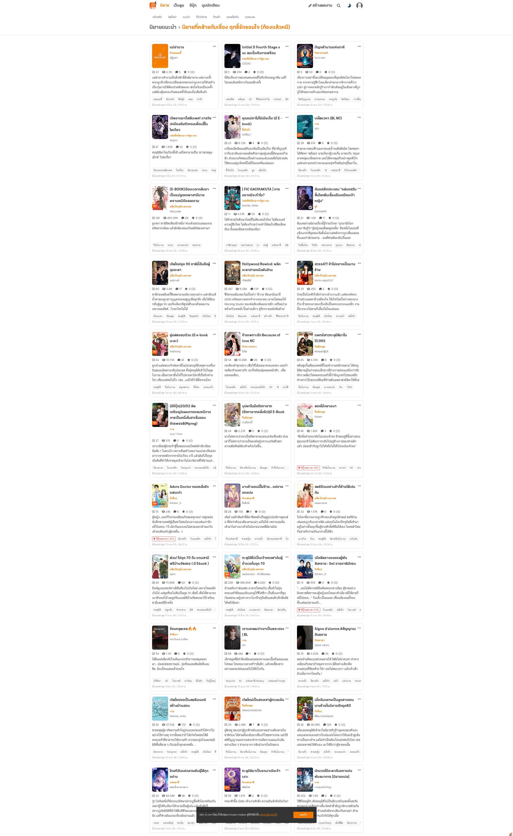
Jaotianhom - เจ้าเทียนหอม (256, 574)
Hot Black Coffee (179, 639)
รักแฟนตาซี (248, 498)
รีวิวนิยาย (201, 17)
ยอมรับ (303, 815)
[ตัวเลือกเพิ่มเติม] (214, 46)
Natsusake (175, 211)
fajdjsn (173, 140)
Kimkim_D (175, 503)
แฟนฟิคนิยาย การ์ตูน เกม (255, 58)
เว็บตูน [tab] (179, 6)
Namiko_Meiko (250, 205)
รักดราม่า (320, 640)
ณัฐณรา (174, 57)
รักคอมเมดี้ (175, 53)
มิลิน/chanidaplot (324, 716)
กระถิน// (246, 134)
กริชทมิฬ (246, 280)
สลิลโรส (246, 787)
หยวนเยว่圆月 (322, 351)
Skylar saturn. (322, 645)
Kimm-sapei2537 (324, 280)
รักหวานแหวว (249, 346)
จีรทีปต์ (245, 503)
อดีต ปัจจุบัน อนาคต (180, 206)
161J (317, 128)
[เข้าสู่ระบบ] (359, 6)
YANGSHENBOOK (252, 710)
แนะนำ (186, 17)
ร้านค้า (216, 17)
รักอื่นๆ (173, 498)
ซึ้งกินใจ (246, 129)
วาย (317, 124)
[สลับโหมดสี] (349, 6)
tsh (243, 645)
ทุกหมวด (250, 17)
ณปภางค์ (174, 280)
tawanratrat (321, 503)
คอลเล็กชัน (233, 17)
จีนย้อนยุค (320, 346)
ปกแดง (318, 416)
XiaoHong (175, 351)
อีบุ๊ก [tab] (193, 6)
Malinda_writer (178, 716)
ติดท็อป (172, 17)
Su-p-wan (320, 57)
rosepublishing (323, 787)
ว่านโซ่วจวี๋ (247, 422)
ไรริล (244, 351)
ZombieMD (320, 211)
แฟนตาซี (174, 782)
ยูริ (316, 206)
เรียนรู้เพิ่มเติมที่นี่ (268, 815)
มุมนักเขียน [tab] (211, 6)
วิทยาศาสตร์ (321, 53)
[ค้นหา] (339, 6)
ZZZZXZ (246, 63)
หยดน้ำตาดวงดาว (179, 787)
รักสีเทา (174, 634)
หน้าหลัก (157, 17)
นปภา (173, 574)
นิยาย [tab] (164, 6)
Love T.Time (176, 434)
